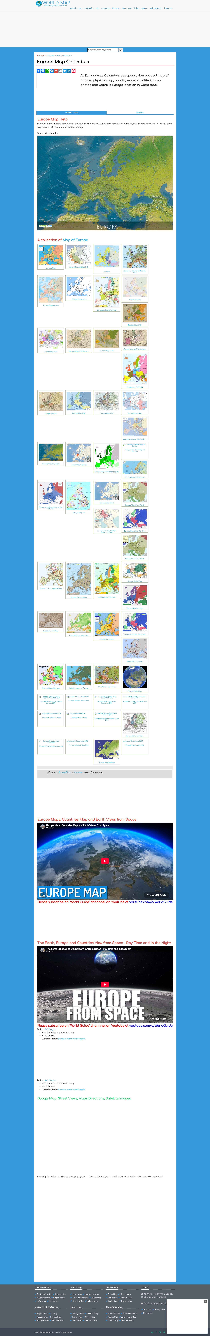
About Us (147, 1310)
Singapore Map (43, 1298)
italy (136, 8)
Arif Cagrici (50, 1029)
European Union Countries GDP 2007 (135, 702)
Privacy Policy (160, 1310)
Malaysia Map (42, 1320)
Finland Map (55, 1317)
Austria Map (76, 1287)
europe (66, 55)
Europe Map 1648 (106, 351)
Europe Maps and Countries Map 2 (58, 1193)
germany (126, 8)
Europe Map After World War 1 (134, 439)
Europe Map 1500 (50, 352)
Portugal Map (78, 1314)
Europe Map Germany (78, 465)
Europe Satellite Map (107, 762)
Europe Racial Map (135, 581)
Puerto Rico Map (130, 1314)
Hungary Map (126, 1298)
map (59, 55)
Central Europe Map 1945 (78, 267)
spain (144, 8)
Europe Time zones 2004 (135, 745)
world (73, 8)
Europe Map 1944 (134, 413)
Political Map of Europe (106, 597)
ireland (167, 8)
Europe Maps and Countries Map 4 (58, 1201)
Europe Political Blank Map (79, 700)
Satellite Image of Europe (78, 688)
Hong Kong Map (92, 1294)
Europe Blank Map (79, 299)
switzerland (155, 8)
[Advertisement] (105, 29)
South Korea (113, 1301)
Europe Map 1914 (78, 413)
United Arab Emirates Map (46, 1307)
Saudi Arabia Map (80, 1298)
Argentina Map (90, 1320)
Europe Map (51, 268)
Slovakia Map (114, 1314)
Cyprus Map (126, 1301)
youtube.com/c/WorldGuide (151, 902)
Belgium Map (42, 1314)
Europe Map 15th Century (79, 351)
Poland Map (92, 1301)
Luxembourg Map (128, 1317)
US (80, 8)
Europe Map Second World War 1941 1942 (51, 508)
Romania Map (93, 1314)
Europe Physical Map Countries (51, 746)
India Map (41, 1301)
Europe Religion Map (134, 608)
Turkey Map (76, 1307)
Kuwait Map (113, 1317)
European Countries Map (106, 310)
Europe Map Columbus (50, 464)
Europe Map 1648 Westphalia (134, 349)
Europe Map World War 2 (134, 505)
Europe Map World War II (134, 559)
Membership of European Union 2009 (107, 719)
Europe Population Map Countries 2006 (107, 702)
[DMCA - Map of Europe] (105, 776)
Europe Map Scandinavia (134, 477)
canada (105, 8)
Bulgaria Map (59, 1298)
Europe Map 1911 (51, 414)
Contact (145, 1287)
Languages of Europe (79, 718)
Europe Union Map (107, 639)
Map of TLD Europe (134, 661)
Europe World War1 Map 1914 (55, 1252)
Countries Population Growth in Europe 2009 (51, 702)
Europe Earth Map (135, 691)
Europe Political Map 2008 (78, 745)
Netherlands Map (114, 1307)
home (51, 55)
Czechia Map (78, 1301)
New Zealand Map (43, 1287)
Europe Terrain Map (50, 631)
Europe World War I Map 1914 (135, 634)
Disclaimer (147, 1313)
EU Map (107, 271)
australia (88, 8)
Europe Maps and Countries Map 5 (58, 1206)
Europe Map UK (79, 513)
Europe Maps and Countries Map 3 (58, 1197)
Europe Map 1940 (134, 325)
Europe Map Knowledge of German (135, 450)
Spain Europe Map (51, 1214)
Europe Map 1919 (106, 413)
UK (97, 8)
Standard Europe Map (106, 687)
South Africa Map (44, 1294)
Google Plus (64, 772)
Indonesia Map (127, 1320)
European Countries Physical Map (134, 271)
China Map (112, 1294)
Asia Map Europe (50, 1227)
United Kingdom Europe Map (55, 1223)
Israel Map (77, 1294)
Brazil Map (77, 1320)
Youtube (78, 772)
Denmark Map (57, 1320)
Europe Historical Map (134, 736)
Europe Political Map (51, 305)
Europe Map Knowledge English (107, 472)
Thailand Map (112, 1287)
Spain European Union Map (55, 1210)
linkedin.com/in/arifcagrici (72, 1039)
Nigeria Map (125, 1294)
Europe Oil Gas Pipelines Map (51, 589)
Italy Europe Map (50, 1218)
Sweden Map (42, 1317)
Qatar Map (77, 1317)
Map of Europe (134, 300)
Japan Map (96, 1298)
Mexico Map (60, 1294)
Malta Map (112, 1298)
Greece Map (89, 1317)
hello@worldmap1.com (160, 1303)
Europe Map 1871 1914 (135, 387)
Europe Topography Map (78, 635)
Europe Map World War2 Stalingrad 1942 (107, 531)
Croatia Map (113, 1320)
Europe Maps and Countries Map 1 (58, 1188)
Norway (54, 1314)
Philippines (54, 1301)
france (115, 8)
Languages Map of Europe (51, 718)
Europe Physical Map (79, 598)
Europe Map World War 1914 (134, 531)
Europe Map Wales (107, 503)
